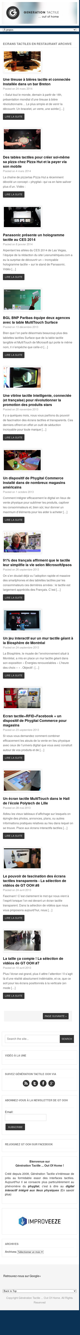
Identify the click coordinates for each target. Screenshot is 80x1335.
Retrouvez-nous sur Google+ (22, 1276)
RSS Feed (26, 1083)
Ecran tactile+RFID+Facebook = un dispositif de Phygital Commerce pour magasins (35, 720)
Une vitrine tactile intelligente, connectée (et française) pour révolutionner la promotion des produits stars (37, 400)
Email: (9, 1112)
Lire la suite (13, 116)
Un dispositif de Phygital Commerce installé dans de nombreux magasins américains (34, 482)
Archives (10, 1252)
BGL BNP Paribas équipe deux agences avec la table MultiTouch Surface (36, 320)
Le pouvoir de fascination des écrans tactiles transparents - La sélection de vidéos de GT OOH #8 (34, 880)
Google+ (51, 1083)
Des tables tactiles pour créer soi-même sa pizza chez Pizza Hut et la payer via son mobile (36, 161)
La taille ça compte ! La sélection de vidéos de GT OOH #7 (33, 961)
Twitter (34, 1083)
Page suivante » (56, 1016)
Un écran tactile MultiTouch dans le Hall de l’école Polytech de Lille (36, 801)
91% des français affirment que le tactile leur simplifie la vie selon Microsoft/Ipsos (37, 562)
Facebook (43, 1083)
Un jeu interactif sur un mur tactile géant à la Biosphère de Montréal (38, 640)
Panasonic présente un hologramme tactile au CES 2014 (33, 237)
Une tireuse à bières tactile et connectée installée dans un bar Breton (36, 81)
